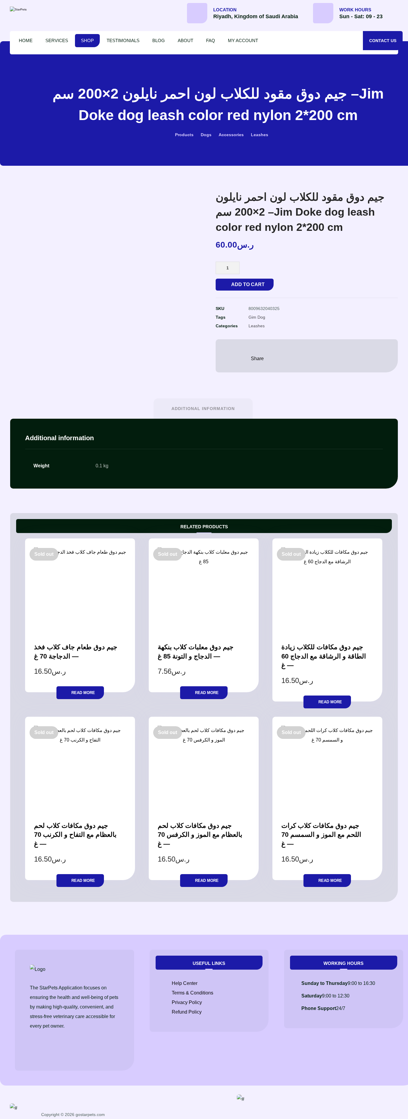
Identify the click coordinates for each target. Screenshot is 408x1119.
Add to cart (248, 284)
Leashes (257, 325)
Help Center (184, 983)
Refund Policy (187, 1011)
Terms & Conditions (192, 992)
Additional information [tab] (203, 408)
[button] (324, 40)
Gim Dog (257, 317)
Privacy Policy (187, 1002)
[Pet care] (35, 10)
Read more (83, 692)
